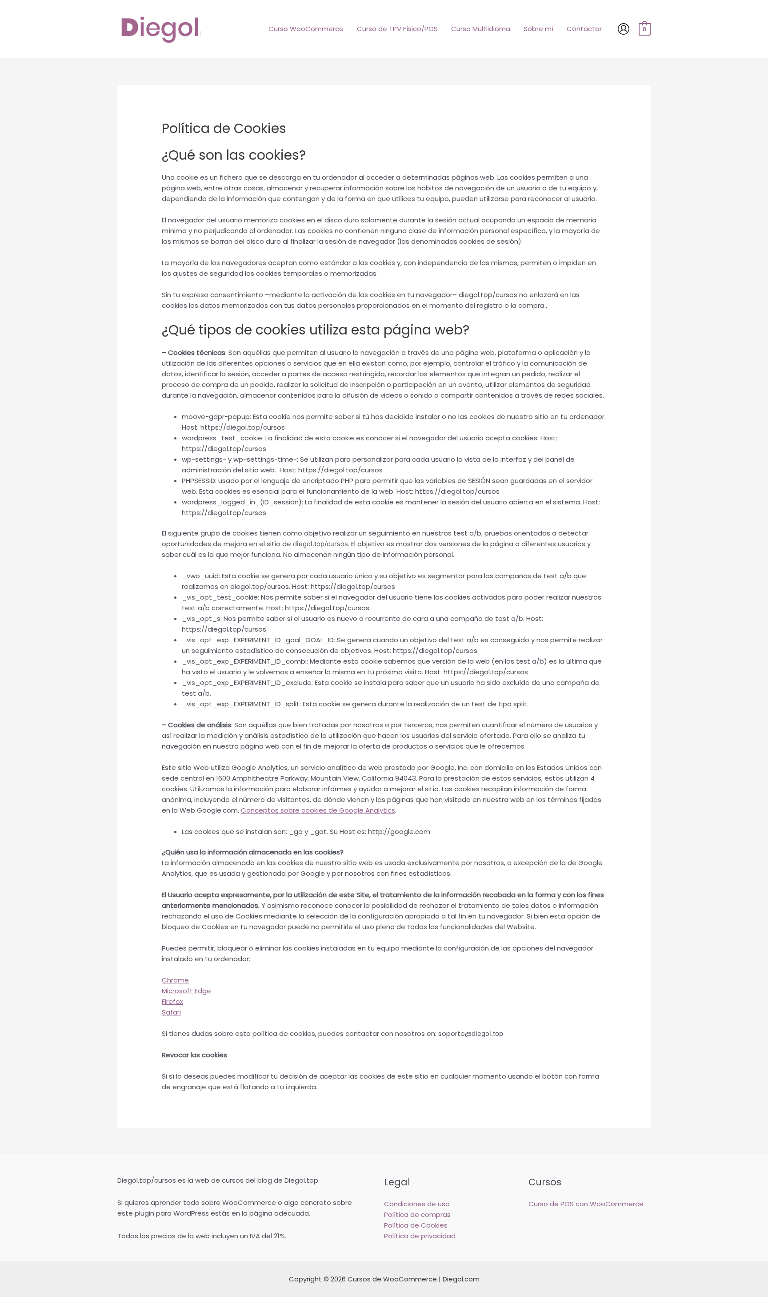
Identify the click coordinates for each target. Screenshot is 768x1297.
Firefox (172, 1001)
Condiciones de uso (417, 1203)
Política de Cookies (416, 1225)
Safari (171, 1012)
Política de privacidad (420, 1236)
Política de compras (417, 1214)
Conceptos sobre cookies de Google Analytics (318, 810)
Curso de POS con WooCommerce (586, 1203)
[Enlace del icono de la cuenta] (623, 29)
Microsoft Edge (186, 990)
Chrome (175, 980)
